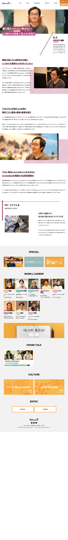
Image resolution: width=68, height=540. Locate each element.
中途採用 (45, 409)
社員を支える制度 (49, 387)
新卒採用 (22, 409)
